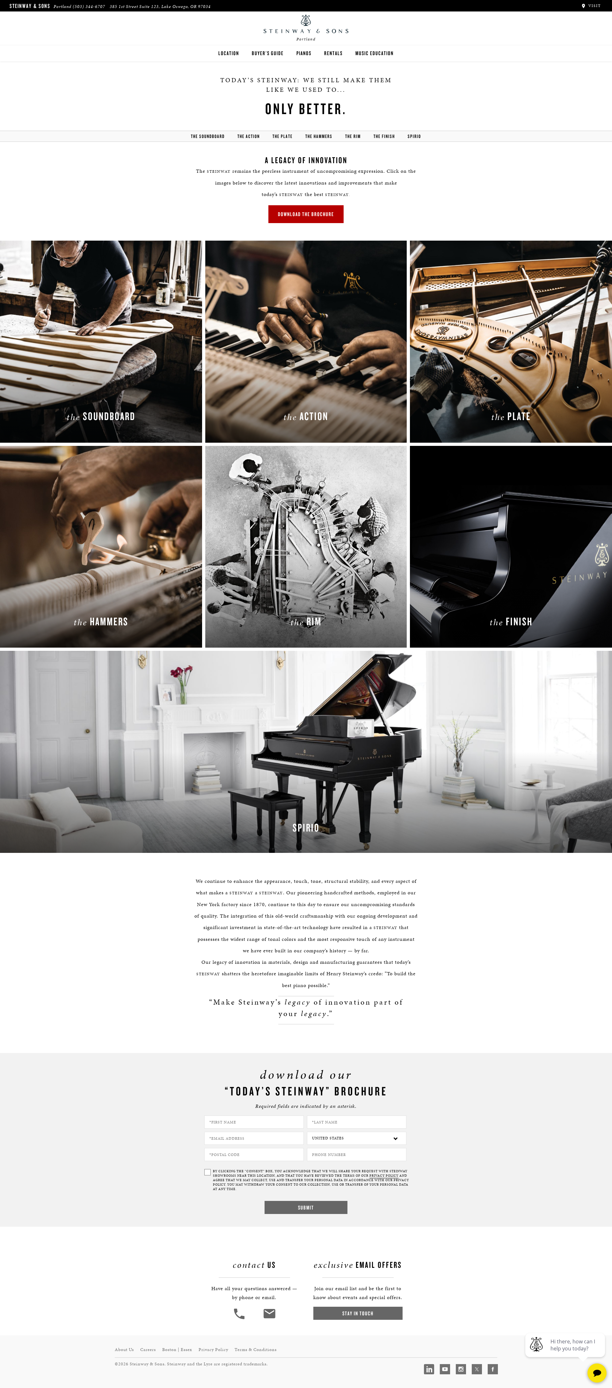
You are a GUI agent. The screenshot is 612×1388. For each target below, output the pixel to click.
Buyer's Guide (268, 53)
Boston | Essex (177, 1350)
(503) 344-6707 (89, 7)
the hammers (318, 136)
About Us (124, 1350)
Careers (148, 1350)
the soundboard (208, 136)
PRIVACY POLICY (383, 1176)
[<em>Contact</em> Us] (269, 1318)
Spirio (414, 136)
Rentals (333, 53)
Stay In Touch (358, 1313)
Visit (594, 5)
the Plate (283, 136)
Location (228, 53)
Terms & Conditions (256, 1350)
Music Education (374, 53)
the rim (353, 136)
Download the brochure (306, 214)
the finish (384, 136)
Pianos (303, 53)
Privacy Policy (213, 1350)
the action (248, 136)
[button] (240, 1318)
